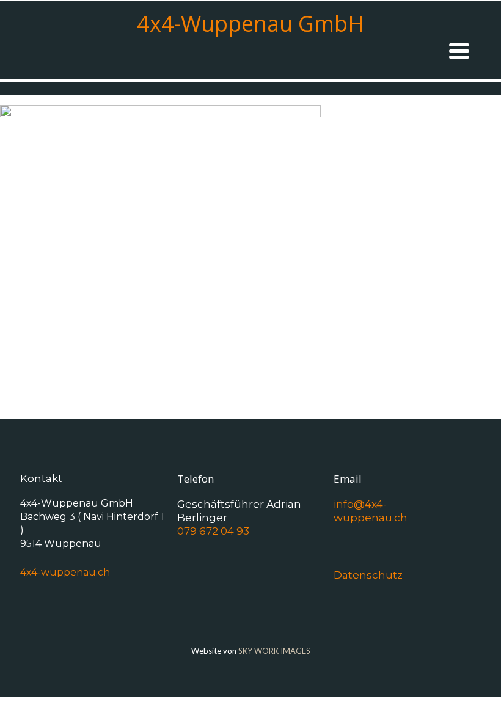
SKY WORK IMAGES (274, 651)
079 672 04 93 (213, 531)
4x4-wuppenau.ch (65, 572)
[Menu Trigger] (459, 50)
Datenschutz (368, 575)
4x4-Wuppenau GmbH (250, 23)
